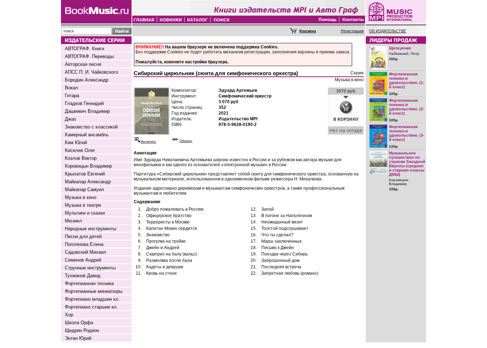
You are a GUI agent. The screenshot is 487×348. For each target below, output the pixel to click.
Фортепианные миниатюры (93, 291)
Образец (185, 141)
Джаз (70, 119)
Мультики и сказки (85, 213)
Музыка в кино (80, 197)
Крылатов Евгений (85, 173)
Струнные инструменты (90, 267)
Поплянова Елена (84, 244)
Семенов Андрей (83, 260)
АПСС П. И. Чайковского (91, 72)
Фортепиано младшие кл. (92, 299)
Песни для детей (83, 236)
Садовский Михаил (85, 252)
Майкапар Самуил (84, 189)
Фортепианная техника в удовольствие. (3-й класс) (406, 133)
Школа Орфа (79, 322)
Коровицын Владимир (88, 166)
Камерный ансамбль (87, 134)
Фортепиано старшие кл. (91, 307)
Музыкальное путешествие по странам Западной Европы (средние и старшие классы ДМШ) (407, 163)
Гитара (72, 95)
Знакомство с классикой (91, 127)
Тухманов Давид (83, 275)
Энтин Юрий (78, 338)
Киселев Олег (80, 150)
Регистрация (352, 31)
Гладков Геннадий (84, 103)
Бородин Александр (86, 80)
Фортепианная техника (89, 283)
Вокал (71, 87)
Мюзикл (73, 220)
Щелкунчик (400, 48)
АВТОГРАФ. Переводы (89, 56)
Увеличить (148, 141)
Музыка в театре (83, 205)
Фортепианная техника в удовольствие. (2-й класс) (406, 106)
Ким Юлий (76, 142)
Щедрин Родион (82, 330)
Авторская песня (83, 64)
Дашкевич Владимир (87, 111)
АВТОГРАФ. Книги (84, 48)
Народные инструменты (90, 228)
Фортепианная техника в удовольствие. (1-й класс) (406, 80)
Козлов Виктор (81, 158)
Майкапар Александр (88, 181)
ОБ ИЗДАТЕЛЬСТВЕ (387, 31)
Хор (69, 314)
